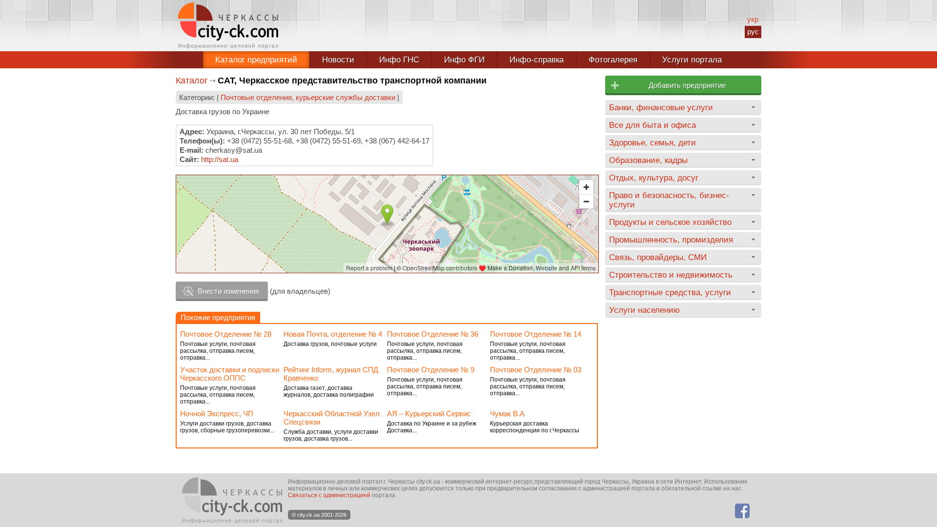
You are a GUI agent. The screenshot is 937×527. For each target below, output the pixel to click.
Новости (338, 59)
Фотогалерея (613, 59)
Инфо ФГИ (464, 59)
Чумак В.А (507, 413)
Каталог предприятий (256, 59)
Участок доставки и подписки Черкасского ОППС (229, 373)
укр (752, 19)
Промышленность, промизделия (671, 239)
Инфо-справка (536, 59)
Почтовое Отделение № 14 (535, 334)
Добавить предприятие (687, 85)
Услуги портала (692, 59)
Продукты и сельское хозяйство (670, 222)
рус (753, 31)
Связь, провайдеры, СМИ (658, 257)
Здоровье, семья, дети (652, 142)
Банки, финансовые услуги (661, 107)
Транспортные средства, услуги (670, 292)
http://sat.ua (219, 159)
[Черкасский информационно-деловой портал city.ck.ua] (228, 25)
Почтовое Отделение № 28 (225, 334)
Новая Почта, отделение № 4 (333, 334)
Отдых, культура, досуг (653, 177)
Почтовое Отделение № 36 (432, 334)
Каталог (192, 80)
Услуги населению (644, 309)
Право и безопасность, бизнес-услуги (669, 200)
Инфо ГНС (399, 59)
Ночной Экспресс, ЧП (216, 413)
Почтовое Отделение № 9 (430, 369)
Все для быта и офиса (652, 125)
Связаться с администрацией (329, 495)
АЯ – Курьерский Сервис (429, 413)
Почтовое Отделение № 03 (535, 369)
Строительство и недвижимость (671, 274)
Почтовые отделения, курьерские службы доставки (308, 97)
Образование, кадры (648, 160)
